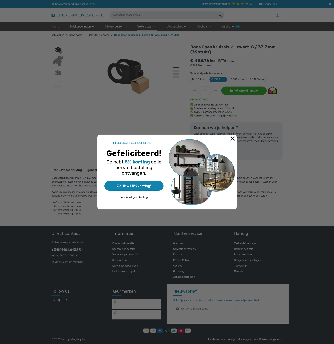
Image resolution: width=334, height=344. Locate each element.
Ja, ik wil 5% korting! (134, 186)
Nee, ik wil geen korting (134, 197)
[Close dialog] (232, 138)
